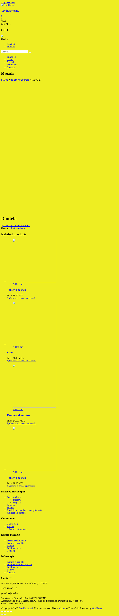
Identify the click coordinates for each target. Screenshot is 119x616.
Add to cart (18, 284)
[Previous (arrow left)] (2, 614)
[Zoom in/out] (11, 611)
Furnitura (11, 46)
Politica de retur (14, 548)
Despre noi (12, 64)
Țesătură (11, 44)
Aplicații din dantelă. (16, 513)
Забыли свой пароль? (17, 529)
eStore (62, 608)
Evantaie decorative (18, 415)
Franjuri (10, 507)
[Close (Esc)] (2, 611)
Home (4, 79)
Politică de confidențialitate (19, 564)
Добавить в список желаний (15, 225)
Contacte (11, 67)
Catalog (10, 59)
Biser (10, 352)
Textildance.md (10, 10)
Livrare (10, 545)
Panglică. (17, 502)
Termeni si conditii (15, 543)
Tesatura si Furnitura (16, 540)
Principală (11, 57)
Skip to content (8, 2)
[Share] (5, 611)
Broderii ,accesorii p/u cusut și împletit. (25, 510)
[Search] (30, 52)
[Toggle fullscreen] (8, 611)
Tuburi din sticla (17, 289)
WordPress (97, 608)
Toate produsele (19, 79)
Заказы (10, 526)
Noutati (10, 62)
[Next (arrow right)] (5, 614)
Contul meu (12, 524)
